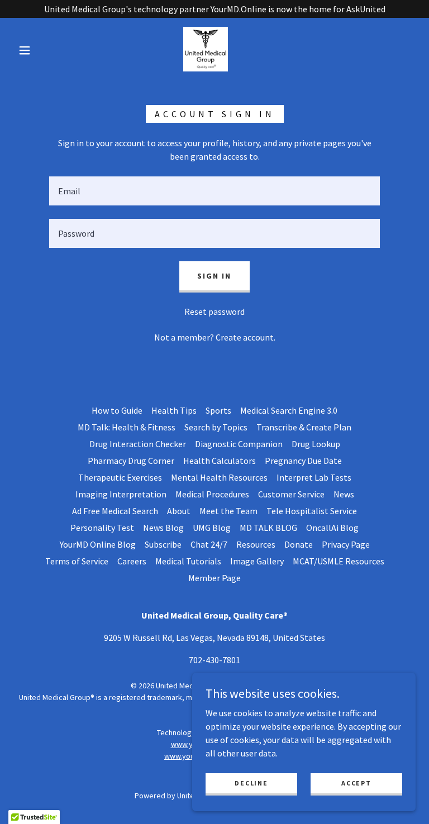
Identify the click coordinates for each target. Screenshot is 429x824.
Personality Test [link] (102, 527)
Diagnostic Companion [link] (239, 443)
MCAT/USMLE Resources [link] (338, 561)
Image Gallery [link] (257, 561)
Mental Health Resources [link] (219, 477)
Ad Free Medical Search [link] (115, 510)
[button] (24, 50)
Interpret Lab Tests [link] (314, 477)
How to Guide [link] (117, 410)
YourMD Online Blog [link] (98, 544)
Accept (356, 783)
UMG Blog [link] (212, 527)
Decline (251, 783)
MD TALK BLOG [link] (268, 527)
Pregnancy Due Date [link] (303, 460)
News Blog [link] (163, 527)
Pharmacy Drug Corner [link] (131, 460)
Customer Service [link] (291, 494)
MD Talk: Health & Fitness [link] (126, 427)
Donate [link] (298, 544)
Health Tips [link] (174, 410)
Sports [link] (218, 410)
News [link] (343, 494)
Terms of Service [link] (76, 561)
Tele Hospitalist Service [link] (311, 510)
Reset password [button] (214, 311)
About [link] (178, 510)
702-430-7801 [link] (214, 659)
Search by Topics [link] (215, 427)
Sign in (214, 276)
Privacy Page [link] (346, 544)
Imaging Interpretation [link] (120, 494)
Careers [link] (131, 561)
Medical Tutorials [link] (188, 561)
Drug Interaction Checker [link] (137, 443)
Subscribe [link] (163, 544)
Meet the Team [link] (228, 510)
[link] (206, 49)
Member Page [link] (214, 577)
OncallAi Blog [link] (332, 527)
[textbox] (214, 190)
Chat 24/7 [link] (208, 544)
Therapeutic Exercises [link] (120, 477)
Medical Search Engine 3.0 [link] (288, 410)
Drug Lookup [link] (316, 443)
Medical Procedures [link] (212, 494)
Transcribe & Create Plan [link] (303, 427)
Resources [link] (255, 544)
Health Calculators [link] (219, 460)
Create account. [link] (245, 337)
